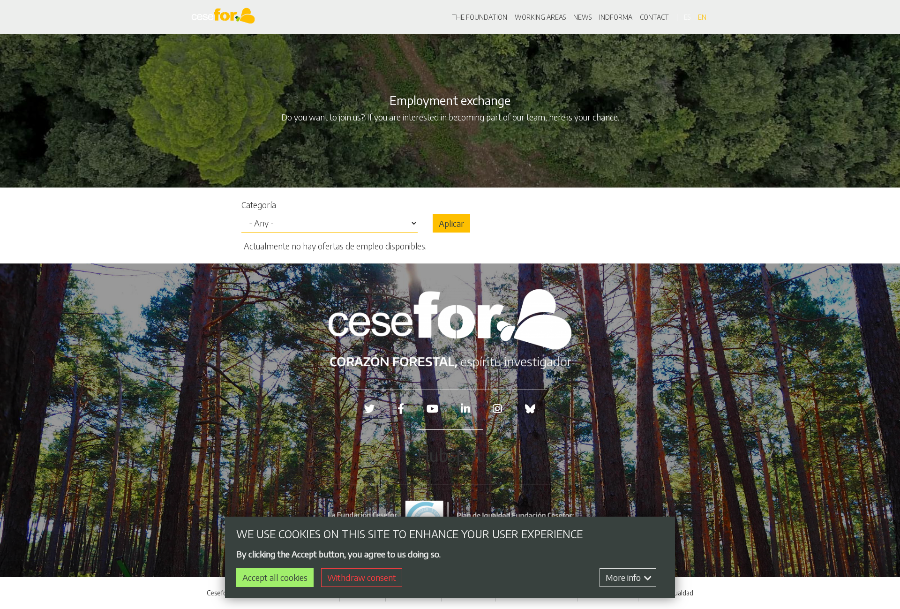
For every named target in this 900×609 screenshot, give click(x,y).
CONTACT (654, 17)
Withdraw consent (361, 577)
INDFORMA (615, 17)
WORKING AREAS (540, 17)
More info (624, 577)
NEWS (582, 17)
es (687, 17)
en (702, 17)
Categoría (258, 204)
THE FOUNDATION (479, 17)
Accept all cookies (275, 577)
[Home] (225, 17)
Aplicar (451, 223)
